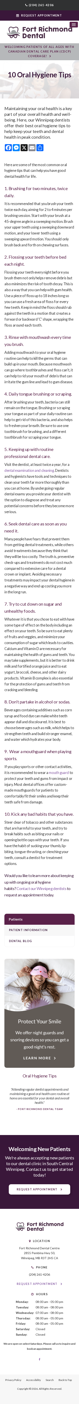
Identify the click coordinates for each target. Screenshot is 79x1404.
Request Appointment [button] (41, 15)
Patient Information (28, 930)
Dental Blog (20, 941)
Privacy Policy (13, 1380)
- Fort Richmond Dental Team (39, 1109)
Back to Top (65, 1380)
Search (50, 1380)
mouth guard (59, 772)
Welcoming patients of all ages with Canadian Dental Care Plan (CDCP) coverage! (39, 51)
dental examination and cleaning (29, 470)
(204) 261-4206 (41, 5)
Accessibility (33, 1380)
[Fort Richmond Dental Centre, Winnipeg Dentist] (39, 1229)
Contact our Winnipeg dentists (41, 888)
